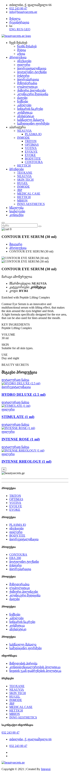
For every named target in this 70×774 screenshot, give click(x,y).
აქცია (21, 53)
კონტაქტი (16, 215)
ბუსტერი (23, 75)
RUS (20, 29)
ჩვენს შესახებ (27, 46)
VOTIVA (31, 148)
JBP (19, 190)
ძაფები (22, 97)
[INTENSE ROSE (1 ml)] (35, 428)
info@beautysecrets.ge (23, 12)
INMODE (23, 137)
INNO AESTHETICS (31, 204)
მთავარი (15, 244)
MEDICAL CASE (28, 193)
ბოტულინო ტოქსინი (32, 72)
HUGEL (22, 183)
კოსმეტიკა (24, 112)
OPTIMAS (32, 144)
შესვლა (14, 18)
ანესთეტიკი (25, 116)
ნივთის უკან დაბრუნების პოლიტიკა (35, 670)
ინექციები (24, 61)
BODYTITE (33, 158)
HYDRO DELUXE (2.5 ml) (24, 395)
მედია (21, 50)
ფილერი (23, 64)
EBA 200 (15, 558)
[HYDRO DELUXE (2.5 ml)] (35, 383)
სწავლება (16, 207)
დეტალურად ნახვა (15, 379)
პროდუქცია (17, 57)
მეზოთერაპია (27, 83)
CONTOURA (34, 162)
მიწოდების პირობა (23, 663)
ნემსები (22, 101)
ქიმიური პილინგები (31, 90)
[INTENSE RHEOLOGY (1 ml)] (35, 450)
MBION (22, 200)
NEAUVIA (24, 130)
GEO (27, 29)
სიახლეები (17, 211)
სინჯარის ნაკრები (30, 108)
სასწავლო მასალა (30, 119)
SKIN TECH (25, 179)
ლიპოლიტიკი (27, 86)
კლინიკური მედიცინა (32, 94)
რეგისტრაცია (19, 22)
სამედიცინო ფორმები (33, 123)
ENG (13, 29)
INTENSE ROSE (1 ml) (21, 439)
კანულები (24, 105)
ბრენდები (16, 169)
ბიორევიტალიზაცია (31, 68)
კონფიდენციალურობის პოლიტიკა (34, 667)
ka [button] (10, 25)
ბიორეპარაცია (28, 79)
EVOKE (30, 155)
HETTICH (24, 165)
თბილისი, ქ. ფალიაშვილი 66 (30, 739)
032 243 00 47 (18, 8)
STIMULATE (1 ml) (18, 417)
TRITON (31, 141)
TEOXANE (24, 172)
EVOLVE (31, 151)
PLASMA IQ (33, 134)
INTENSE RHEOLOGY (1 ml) (26, 461)
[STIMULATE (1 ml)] (35, 406)
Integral (45, 769)
